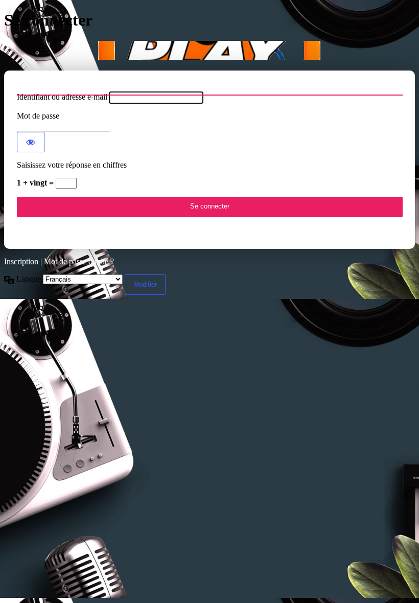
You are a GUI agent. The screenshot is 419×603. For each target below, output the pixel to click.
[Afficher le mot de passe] (30, 142)
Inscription (21, 261)
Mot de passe (38, 115)
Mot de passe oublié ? (79, 261)
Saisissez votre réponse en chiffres (72, 164)
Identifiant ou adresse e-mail (62, 96)
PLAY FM (209, 50)
